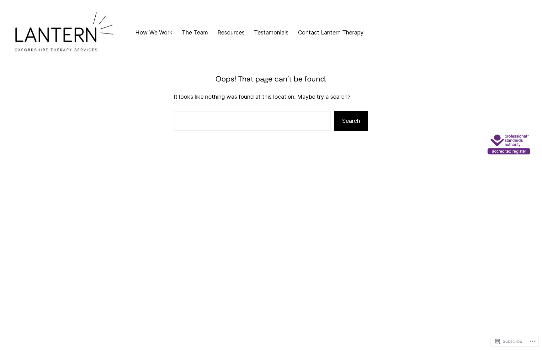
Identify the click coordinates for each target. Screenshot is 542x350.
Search (351, 121)
